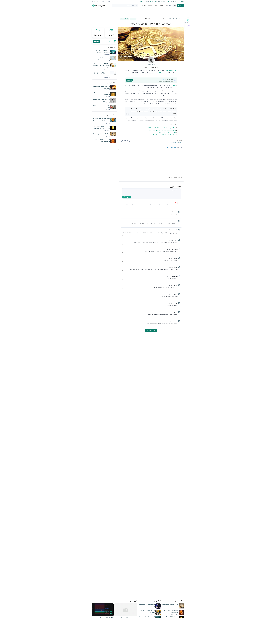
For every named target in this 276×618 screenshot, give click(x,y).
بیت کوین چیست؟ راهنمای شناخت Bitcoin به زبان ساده (101, 93)
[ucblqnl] (179, 267)
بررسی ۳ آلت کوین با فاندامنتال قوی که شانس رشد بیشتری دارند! (101, 51)
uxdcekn (176, 230)
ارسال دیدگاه (126, 197)
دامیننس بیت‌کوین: (175, 1)
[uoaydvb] (179, 294)
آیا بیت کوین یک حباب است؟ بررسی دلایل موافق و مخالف (101, 140)
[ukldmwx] (179, 221)
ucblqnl (176, 267)
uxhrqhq (176, 258)
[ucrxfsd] (179, 285)
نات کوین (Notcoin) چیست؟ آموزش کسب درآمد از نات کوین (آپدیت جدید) (101, 127)
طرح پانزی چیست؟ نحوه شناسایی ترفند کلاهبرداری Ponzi (101, 100)
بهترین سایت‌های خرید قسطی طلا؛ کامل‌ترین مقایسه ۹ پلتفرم (101, 58)
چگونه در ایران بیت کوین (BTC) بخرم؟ (101, 106)
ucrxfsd (176, 285)
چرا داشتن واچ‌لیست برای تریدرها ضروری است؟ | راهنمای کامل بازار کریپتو (101, 73)
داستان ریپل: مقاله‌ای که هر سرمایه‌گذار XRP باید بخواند (162, 128)
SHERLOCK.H (175, 249)
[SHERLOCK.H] (179, 249)
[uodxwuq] (179, 321)
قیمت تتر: (147, 1)
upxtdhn (176, 312)
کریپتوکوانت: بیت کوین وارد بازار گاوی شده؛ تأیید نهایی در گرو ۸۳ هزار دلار (101, 65)
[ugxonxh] (179, 240)
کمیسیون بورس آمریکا (176, 142)
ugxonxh (176, 240)
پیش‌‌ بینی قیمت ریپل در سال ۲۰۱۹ (167, 132)
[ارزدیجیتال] (98, 5)
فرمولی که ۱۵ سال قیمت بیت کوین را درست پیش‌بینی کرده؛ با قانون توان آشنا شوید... (101, 120)
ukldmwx (175, 221)
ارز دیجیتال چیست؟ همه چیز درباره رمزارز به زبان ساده (101, 87)
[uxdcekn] (179, 230)
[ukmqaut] (179, 212)
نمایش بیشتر (152, 330)
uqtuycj (176, 303)
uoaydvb (176, 294)
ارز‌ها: (183, 1)
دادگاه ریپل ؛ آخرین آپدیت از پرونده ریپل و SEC (164, 135)
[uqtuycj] (179, 303)
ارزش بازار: (158, 1)
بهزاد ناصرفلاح (151, 64)
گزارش (174, 85)
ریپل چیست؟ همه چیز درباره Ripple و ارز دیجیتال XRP (162, 130)
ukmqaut (176, 212)
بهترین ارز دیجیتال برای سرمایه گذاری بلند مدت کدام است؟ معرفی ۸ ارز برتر (101, 134)
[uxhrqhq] (179, 258)
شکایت (159, 73)
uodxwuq (175, 321)
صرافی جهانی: (164, 1)
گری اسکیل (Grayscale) (171, 70)
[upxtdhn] (179, 312)
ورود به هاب (96, 41)
